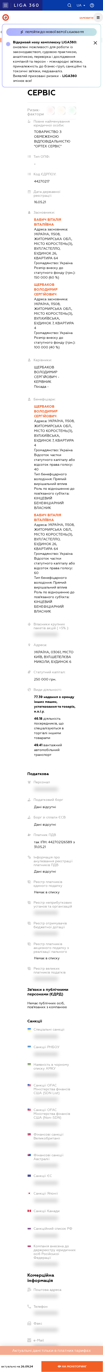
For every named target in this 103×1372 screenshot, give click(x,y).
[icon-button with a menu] (98, 17)
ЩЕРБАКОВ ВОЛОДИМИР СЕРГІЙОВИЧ (45, 289)
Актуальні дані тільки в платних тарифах (51, 1350)
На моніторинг (74, 1366)
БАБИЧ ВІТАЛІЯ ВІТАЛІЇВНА (47, 222)
